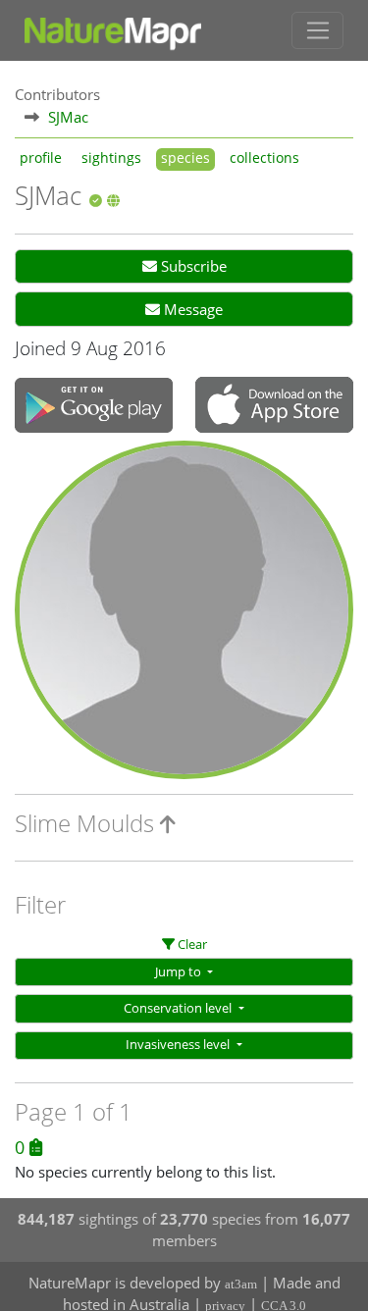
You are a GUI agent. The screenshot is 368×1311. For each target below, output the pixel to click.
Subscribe (192, 266)
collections (264, 158)
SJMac (68, 117)
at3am (241, 1284)
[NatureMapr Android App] (94, 407)
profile (41, 158)
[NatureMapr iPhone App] (274, 407)
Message (191, 309)
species (185, 158)
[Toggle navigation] (317, 30)
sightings (111, 158)
